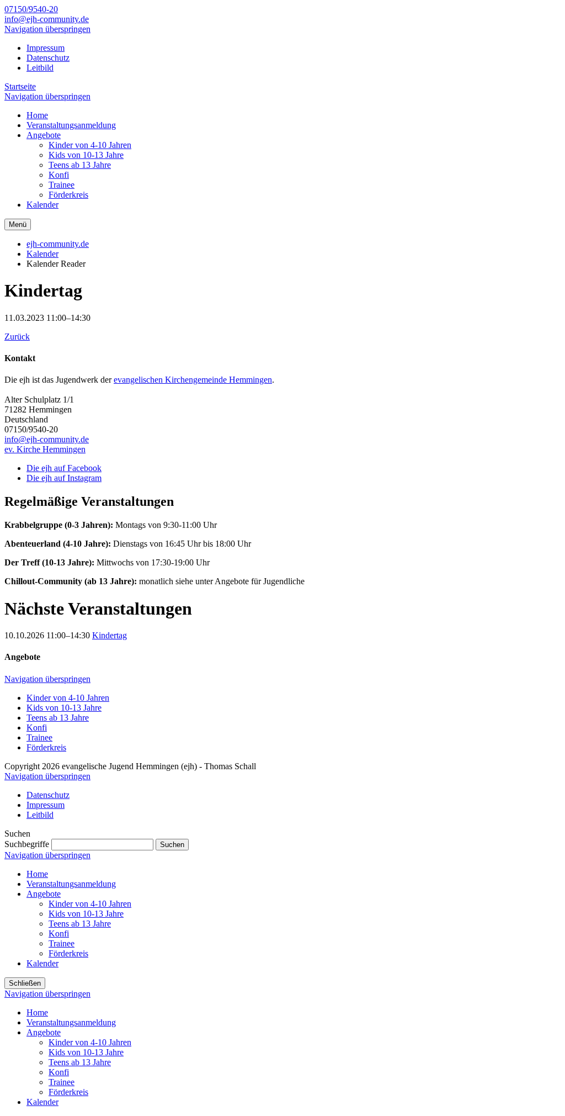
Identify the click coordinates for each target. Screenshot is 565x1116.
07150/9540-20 (31, 9)
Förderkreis (46, 747)
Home (37, 874)
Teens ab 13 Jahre (57, 717)
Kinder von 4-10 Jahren (67, 697)
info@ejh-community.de (46, 19)
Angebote (43, 893)
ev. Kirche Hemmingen (45, 449)
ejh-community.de (57, 243)
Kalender (42, 253)
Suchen (172, 844)
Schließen (25, 983)
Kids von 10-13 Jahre (64, 707)
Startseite (20, 86)
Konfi (36, 727)
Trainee (39, 737)
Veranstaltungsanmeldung (71, 883)
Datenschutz (48, 57)
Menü (17, 224)
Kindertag (109, 635)
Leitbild (40, 67)
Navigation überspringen (47, 29)
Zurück (17, 336)
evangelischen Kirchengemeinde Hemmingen (193, 379)
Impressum (45, 47)
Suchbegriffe (26, 844)
